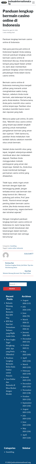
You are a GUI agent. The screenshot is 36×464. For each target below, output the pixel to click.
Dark (4, 2)
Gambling (13, 246)
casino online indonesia (15, 248)
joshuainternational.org (21, 462)
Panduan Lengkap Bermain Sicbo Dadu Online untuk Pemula (10, 367)
